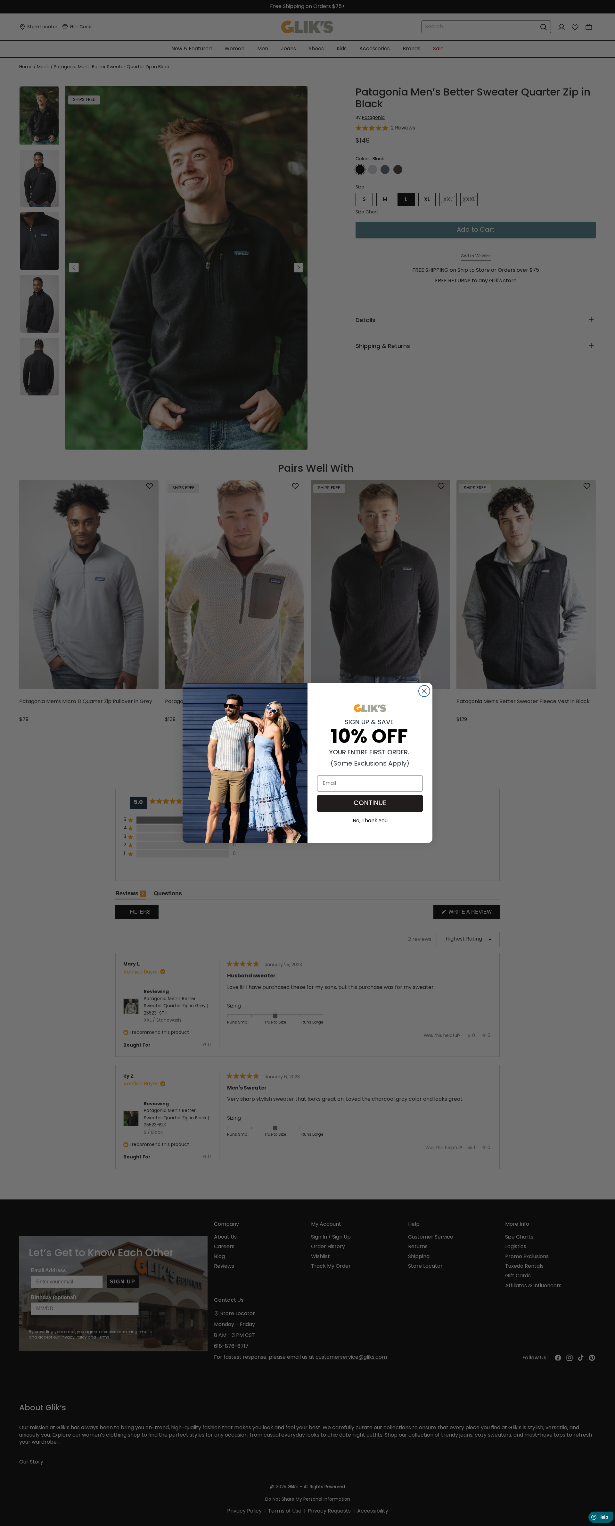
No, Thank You (370, 820)
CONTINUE (370, 803)
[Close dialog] (424, 691)
